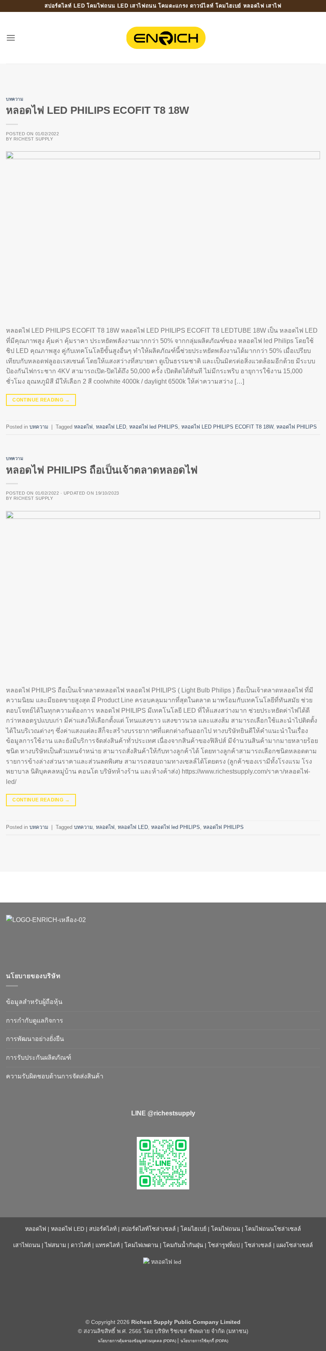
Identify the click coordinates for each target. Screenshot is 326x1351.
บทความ (14, 99)
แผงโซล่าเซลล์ (294, 1245)
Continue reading (41, 400)
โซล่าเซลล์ (258, 1245)
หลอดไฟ (83, 427)
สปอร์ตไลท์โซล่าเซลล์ (148, 1229)
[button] (11, 37)
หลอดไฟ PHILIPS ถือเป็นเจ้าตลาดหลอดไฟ (102, 470)
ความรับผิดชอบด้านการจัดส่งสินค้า (54, 1076)
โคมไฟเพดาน (141, 1245)
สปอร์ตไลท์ (102, 1229)
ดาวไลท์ (81, 1245)
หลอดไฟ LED (111, 427)
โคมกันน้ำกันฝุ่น (183, 1245)
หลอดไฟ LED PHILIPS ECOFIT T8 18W (97, 110)
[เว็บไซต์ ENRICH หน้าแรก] (73, 933)
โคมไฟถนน (225, 1229)
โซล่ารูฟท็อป (224, 1245)
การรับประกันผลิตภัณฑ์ (38, 1057)
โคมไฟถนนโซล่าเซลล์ (273, 1229)
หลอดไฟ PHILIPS (296, 427)
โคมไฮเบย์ (193, 1229)
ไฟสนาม (55, 1245)
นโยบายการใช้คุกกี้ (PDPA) (204, 1341)
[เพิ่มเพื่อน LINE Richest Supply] (163, 1163)
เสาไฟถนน (26, 1245)
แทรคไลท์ (107, 1245)
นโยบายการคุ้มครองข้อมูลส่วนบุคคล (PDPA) (137, 1341)
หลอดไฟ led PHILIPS (153, 427)
